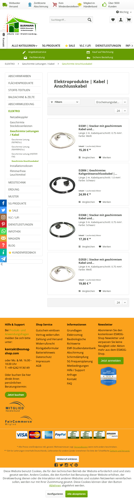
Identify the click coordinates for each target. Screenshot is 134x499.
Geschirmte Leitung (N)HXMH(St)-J (20, 148)
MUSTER (13, 196)
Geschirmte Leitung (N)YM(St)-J (20, 141)
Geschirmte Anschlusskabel (25, 161)
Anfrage (72, 374)
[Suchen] (89, 19)
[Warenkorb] (129, 19)
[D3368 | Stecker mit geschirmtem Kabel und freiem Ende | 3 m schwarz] (62, 229)
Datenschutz (43, 357)
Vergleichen (88, 157)
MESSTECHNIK (17, 182)
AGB (38, 366)
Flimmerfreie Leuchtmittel (18, 172)
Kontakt (72, 379)
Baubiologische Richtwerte (76, 341)
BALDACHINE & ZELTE (21, 97)
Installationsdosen (21, 166)
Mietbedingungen (78, 366)
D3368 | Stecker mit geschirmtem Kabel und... (100, 216)
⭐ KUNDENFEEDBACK (22, 252)
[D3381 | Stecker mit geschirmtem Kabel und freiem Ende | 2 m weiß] (62, 139)
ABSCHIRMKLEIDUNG (21, 104)
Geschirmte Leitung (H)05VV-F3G (25, 155)
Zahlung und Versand (49, 339)
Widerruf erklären (67, 459)
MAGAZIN (14, 238)
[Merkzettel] (112, 19)
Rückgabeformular (47, 348)
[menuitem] (71, 19)
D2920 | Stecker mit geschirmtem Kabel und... (100, 261)
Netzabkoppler (19, 117)
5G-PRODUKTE (17, 203)
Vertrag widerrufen (47, 335)
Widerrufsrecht (45, 343)
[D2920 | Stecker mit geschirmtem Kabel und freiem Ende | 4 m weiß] (62, 273)
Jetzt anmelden (111, 360)
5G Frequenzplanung (80, 361)
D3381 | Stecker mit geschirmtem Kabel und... (100, 127)
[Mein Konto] (120, 19)
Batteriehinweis (45, 352)
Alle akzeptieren (76, 493)
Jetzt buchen (16, 394)
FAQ (69, 383)
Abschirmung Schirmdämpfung (77, 355)
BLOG (11, 245)
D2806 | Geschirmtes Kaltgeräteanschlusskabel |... (98, 172)
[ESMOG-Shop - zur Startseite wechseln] (20, 24)
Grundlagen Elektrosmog (75, 333)
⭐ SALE (13, 210)
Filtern (58, 101)
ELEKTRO (14, 111)
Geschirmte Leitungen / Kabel (24, 133)
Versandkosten (81, 446)
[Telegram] (79, 465)
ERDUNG (13, 189)
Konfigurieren (55, 493)
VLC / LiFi (13, 217)
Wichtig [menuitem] (124, 12)
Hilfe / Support (76, 370)
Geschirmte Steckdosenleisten (21, 124)
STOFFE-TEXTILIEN (19, 90)
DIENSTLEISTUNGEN (20, 224)
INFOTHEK (14, 231)
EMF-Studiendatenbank (81, 348)
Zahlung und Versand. (120, 450)
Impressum (43, 361)
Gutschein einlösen (48, 330)
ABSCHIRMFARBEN (19, 76)
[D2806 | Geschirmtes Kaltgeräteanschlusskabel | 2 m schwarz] (62, 184)
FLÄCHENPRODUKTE (20, 83)
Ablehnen (55, 485)
